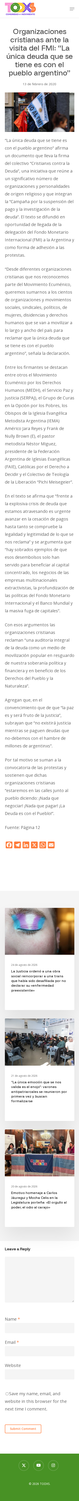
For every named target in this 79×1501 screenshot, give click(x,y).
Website (13, 1365)
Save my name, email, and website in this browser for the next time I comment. (36, 1401)
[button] (72, 9)
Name (12, 1319)
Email (12, 1342)
